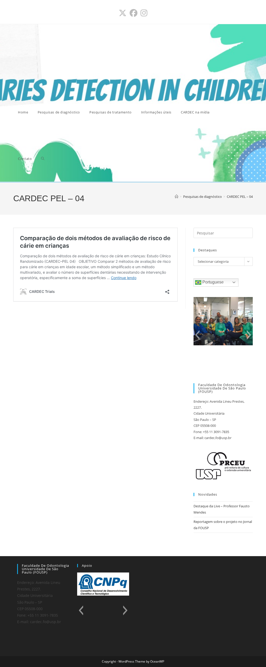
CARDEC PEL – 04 (240, 196)
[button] (197, 335)
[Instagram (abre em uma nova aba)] (144, 13)
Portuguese (212, 282)
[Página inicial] (176, 196)
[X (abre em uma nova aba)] (122, 13)
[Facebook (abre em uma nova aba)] (133, 13)
